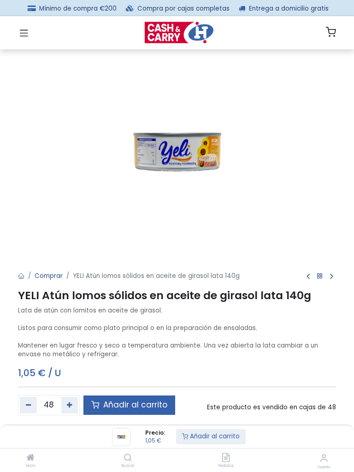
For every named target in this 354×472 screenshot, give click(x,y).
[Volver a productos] (319, 276)
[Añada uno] (69, 405)
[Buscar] (128, 458)
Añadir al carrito (214, 436)
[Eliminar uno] (28, 405)
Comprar (49, 275)
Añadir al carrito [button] (134, 404)
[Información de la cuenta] (323, 458)
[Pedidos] (226, 458)
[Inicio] (30, 458)
